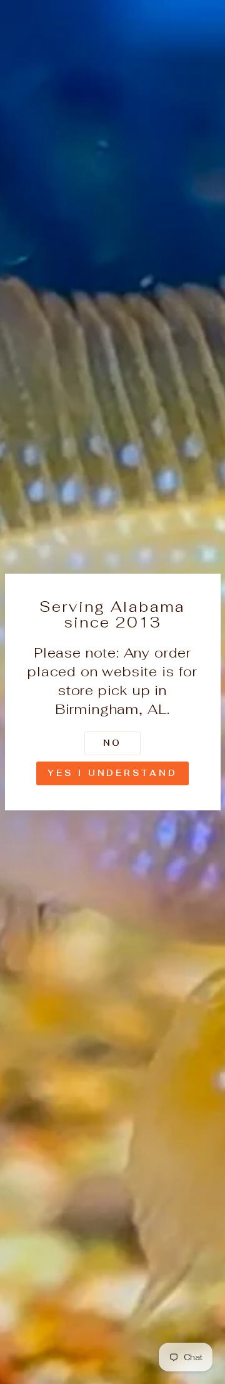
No (112, 743)
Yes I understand (112, 773)
